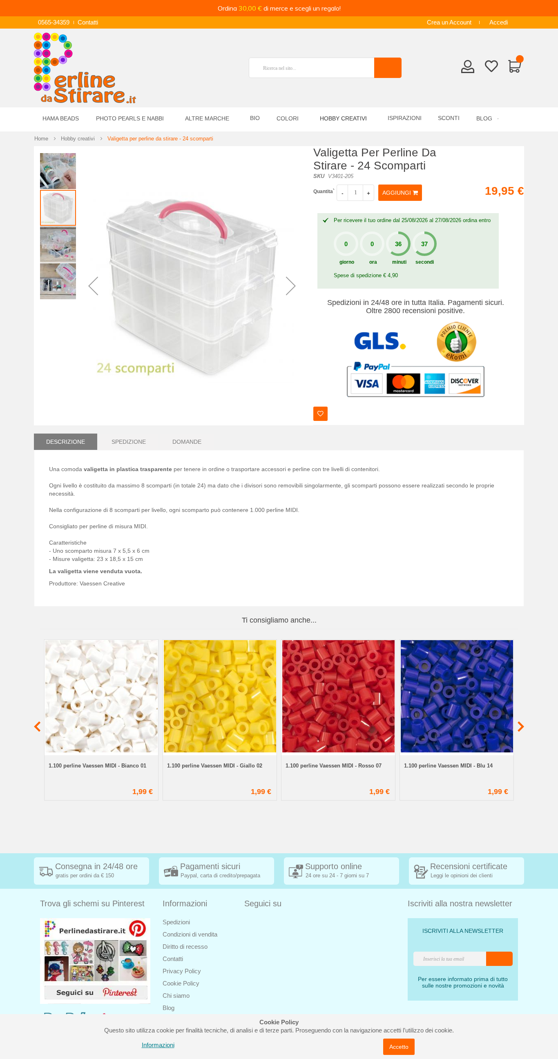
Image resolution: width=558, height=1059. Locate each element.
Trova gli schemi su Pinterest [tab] (92, 903)
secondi (424, 262)
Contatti (88, 22)
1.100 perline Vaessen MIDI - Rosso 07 (334, 766)
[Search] (388, 68)
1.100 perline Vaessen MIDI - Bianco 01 (97, 766)
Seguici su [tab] (262, 903)
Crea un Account (449, 22)
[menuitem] (486, 118)
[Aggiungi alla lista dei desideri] (320, 414)
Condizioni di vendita (190, 934)
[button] (93, 285)
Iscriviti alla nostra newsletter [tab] (460, 903)
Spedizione (129, 441)
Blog (168, 1007)
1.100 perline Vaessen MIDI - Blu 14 (448, 766)
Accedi (498, 22)
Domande (186, 441)
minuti (399, 262)
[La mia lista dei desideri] (491, 67)
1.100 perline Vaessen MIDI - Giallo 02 (214, 766)
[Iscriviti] (499, 959)
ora (373, 262)
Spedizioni (176, 922)
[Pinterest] (95, 960)
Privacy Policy (182, 971)
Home (41, 139)
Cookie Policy (181, 983)
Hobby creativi (78, 139)
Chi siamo (176, 995)
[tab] (65, 442)
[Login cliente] (468, 69)
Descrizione (65, 441)
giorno (346, 262)
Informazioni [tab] (185, 903)
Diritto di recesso (185, 946)
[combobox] (315, 68)
